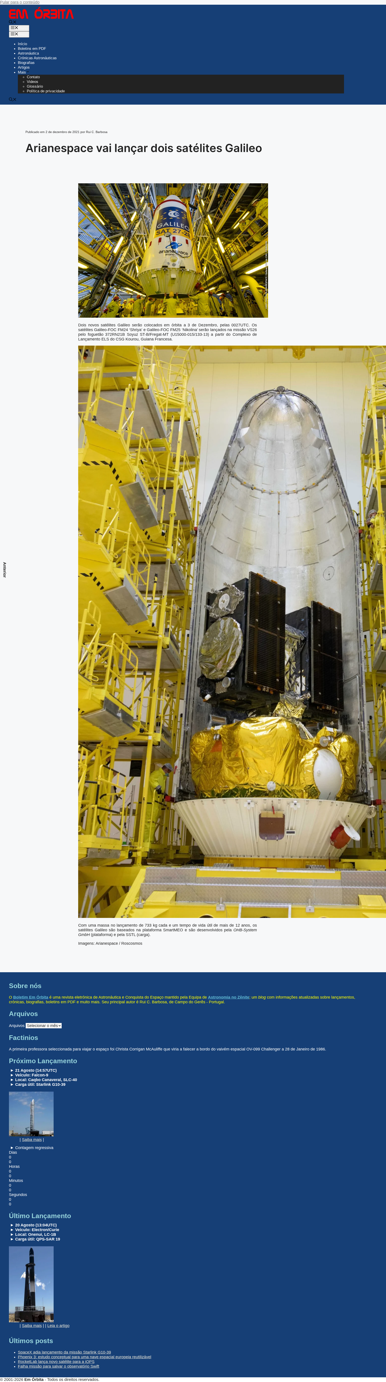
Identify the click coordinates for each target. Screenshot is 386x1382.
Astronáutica (28, 53)
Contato (33, 77)
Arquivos (17, 1025)
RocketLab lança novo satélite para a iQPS (56, 1361)
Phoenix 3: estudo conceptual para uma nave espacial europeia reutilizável (84, 1357)
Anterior (4, 570)
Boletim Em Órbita (30, 997)
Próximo (381, 572)
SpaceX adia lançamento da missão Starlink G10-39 (64, 1352)
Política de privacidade (46, 91)
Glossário (35, 86)
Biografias (26, 63)
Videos (32, 82)
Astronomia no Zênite (228, 997)
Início (22, 44)
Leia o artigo (58, 1325)
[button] (13, 23)
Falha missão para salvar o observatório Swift (58, 1366)
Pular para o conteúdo (20, 2)
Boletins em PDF (32, 48)
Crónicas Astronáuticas (37, 58)
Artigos (24, 67)
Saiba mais (32, 1139)
